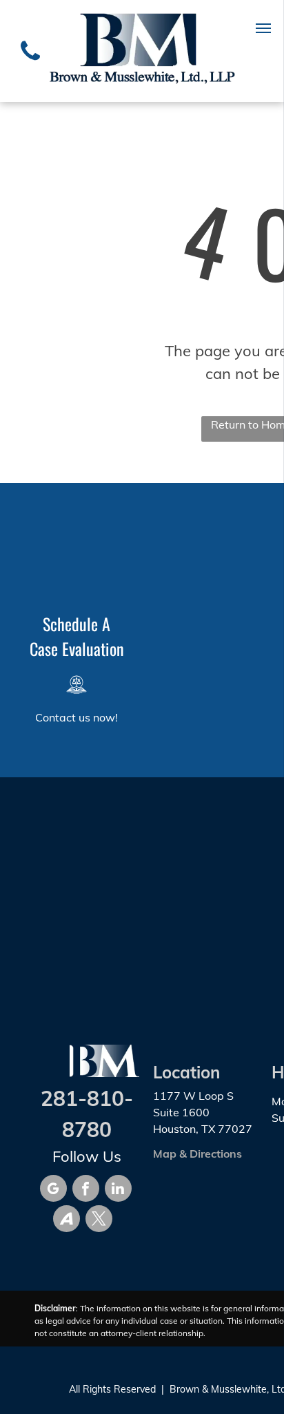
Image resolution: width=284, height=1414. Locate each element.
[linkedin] (118, 1190)
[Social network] (66, 1220)
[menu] (263, 28)
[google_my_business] (53, 1190)
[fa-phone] (30, 63)
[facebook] (85, 1190)
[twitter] (98, 1220)
